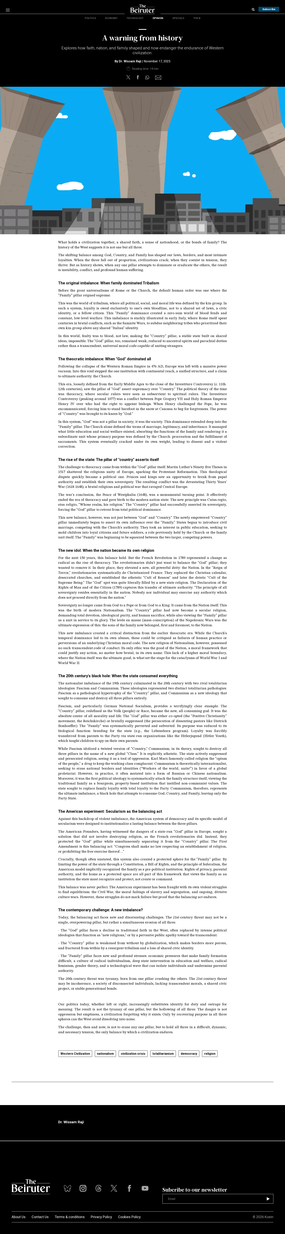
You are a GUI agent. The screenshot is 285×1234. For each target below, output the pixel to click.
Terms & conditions (70, 1217)
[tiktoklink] (67, 1188)
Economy (111, 18)
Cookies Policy (129, 1217)
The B (196, 18)
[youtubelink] (98, 1188)
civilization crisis (133, 1054)
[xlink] (114, 1188)
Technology (135, 18)
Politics (90, 18)
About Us (19, 1217)
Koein (269, 1217)
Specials (178, 18)
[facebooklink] (129, 1188)
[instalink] (83, 1188)
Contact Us (40, 1217)
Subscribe (268, 9)
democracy (189, 1054)
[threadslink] (145, 1188)
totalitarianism (163, 1054)
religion (209, 1054)
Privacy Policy (101, 1217)
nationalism (105, 1054)
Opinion (158, 18)
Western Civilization (75, 1054)
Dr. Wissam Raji (130, 61)
